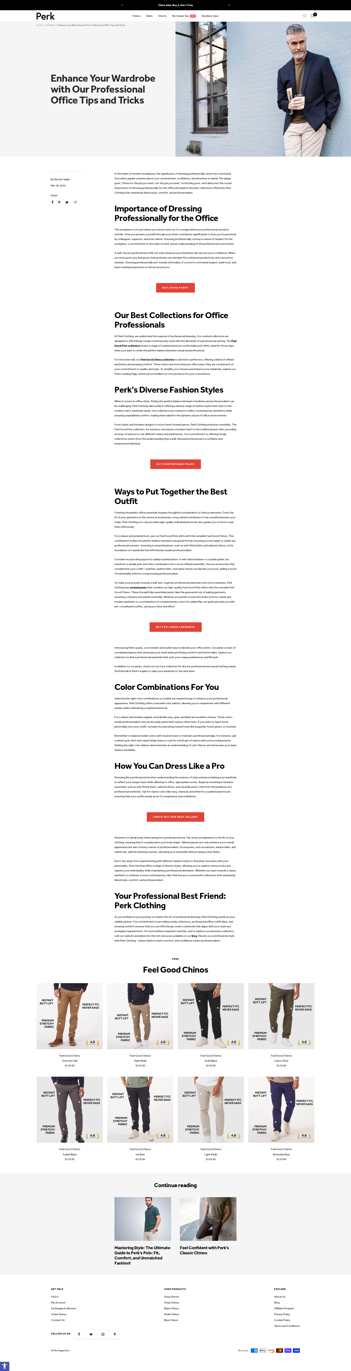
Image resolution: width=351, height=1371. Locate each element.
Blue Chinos (171, 1320)
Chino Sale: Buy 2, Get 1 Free (175, 5)
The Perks (50, 25)
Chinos (136, 16)
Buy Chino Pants (175, 287)
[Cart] (312, 16)
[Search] (304, 16)
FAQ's (54, 1296)
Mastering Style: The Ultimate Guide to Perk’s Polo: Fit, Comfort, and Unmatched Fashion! (142, 1255)
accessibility (4, 1366)
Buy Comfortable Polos (176, 464)
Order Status (58, 1314)
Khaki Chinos (171, 1314)
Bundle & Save (210, 16)
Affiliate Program (284, 1308)
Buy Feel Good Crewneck (175, 627)
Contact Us (58, 1320)
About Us (279, 1296)
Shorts (162, 16)
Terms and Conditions (287, 1326)
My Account (58, 1302)
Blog (277, 1302)
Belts (149, 16)
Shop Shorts (171, 1296)
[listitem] (52, 202)
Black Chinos (171, 1308)
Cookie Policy (282, 1320)
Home (40, 25)
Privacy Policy (282, 1314)
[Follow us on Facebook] (79, 1334)
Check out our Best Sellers (175, 817)
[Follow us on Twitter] (91, 1334)
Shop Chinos (171, 1302)
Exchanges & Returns (63, 1308)
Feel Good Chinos (69, 1055)
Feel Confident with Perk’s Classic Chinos (204, 1250)
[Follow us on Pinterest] (115, 1334)
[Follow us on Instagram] (103, 1334)
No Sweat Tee (180, 16)
